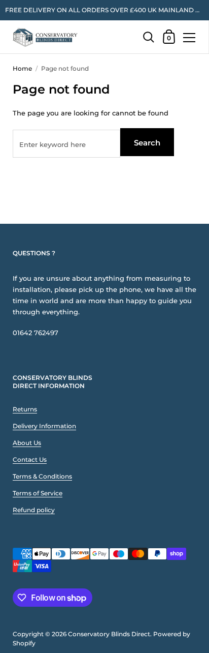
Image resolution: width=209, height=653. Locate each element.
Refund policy (34, 510)
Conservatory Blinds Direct (109, 634)
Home (22, 68)
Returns (25, 409)
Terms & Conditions (42, 476)
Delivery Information (44, 426)
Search (147, 142)
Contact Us (30, 459)
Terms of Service (37, 493)
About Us (27, 443)
